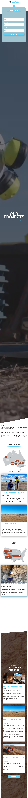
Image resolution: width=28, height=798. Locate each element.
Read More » (6, 702)
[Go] (6, 457)
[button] (14, 776)
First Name (6, 22)
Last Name (6, 28)
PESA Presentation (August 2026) (13, 686)
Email (5, 17)
